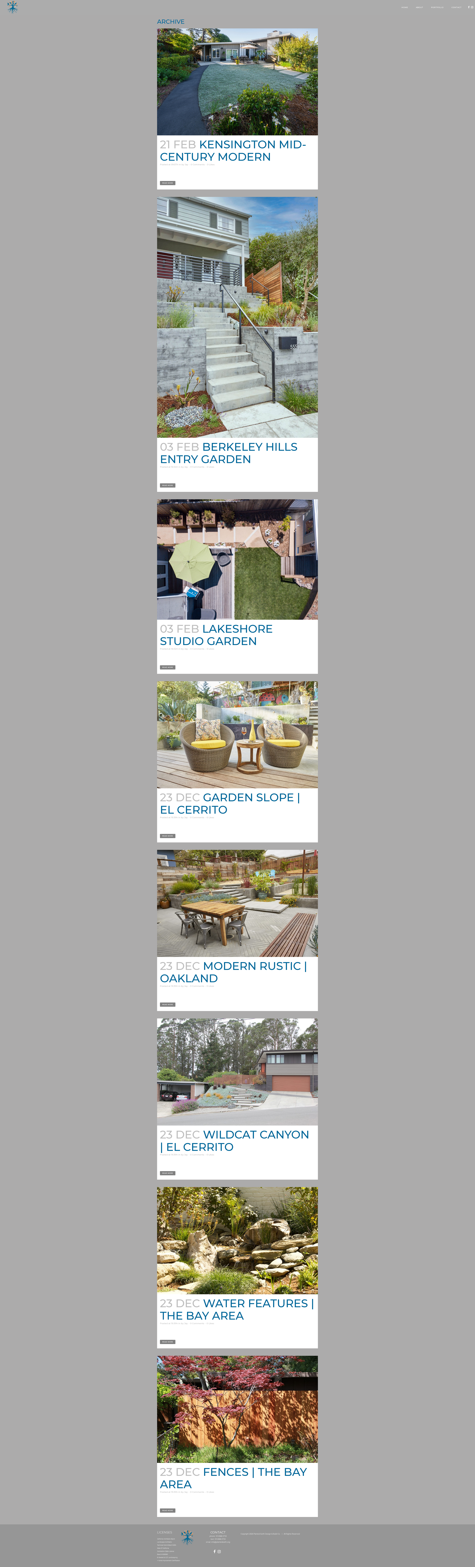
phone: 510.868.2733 (218, 1536)
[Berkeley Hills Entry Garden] (237, 317)
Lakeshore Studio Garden (216, 635)
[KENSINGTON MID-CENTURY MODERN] (237, 81)
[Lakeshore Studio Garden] (237, 559)
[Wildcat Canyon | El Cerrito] (237, 1072)
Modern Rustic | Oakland (233, 972)
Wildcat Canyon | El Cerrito (234, 1141)
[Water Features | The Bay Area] (237, 1240)
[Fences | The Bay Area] (237, 1409)
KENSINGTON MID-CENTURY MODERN (233, 151)
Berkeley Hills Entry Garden (229, 453)
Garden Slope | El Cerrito (230, 803)
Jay (186, 164)
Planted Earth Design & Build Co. (267, 1534)
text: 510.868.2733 (218, 1539)
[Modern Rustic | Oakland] (237, 903)
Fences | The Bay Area (233, 1478)
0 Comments (198, 164)
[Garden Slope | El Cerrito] (237, 734)
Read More (167, 183)
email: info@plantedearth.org (218, 1542)
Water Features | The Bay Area (237, 1309)
